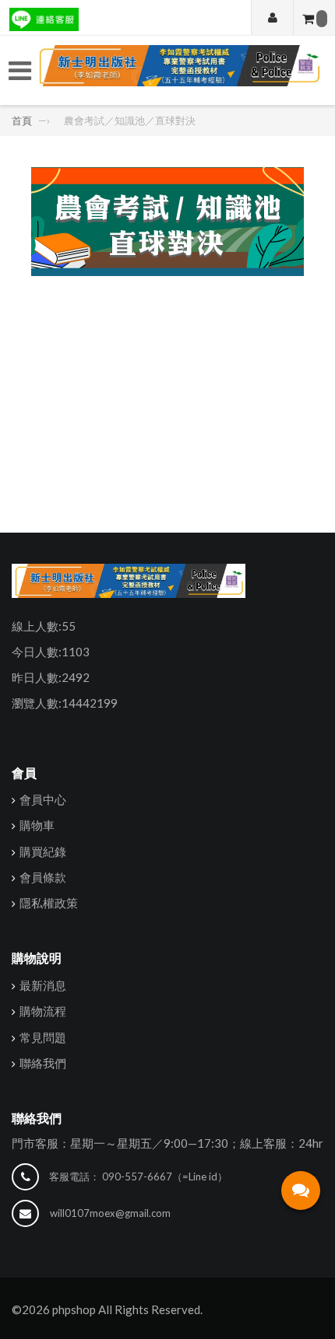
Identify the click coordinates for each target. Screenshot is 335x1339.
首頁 (23, 120)
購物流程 (42, 1011)
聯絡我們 (42, 1063)
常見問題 (42, 1037)
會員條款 (42, 877)
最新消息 (42, 985)
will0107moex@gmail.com (110, 1213)
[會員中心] (272, 17)
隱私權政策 (48, 903)
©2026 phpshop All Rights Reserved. (107, 1309)
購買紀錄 (42, 851)
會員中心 (42, 799)
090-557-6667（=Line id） (164, 1176)
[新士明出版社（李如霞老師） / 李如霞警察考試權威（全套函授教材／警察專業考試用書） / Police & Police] (179, 70)
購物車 (37, 825)
